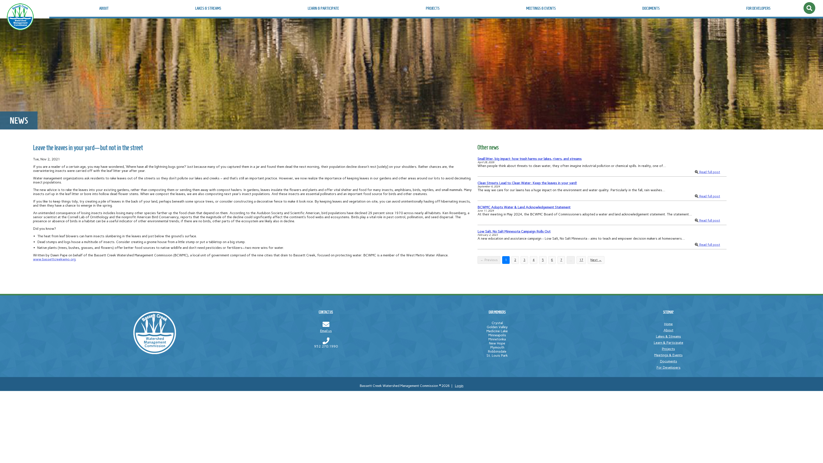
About (104, 8)
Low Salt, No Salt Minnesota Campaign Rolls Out (514, 231)
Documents (651, 8)
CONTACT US (326, 312)
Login (459, 386)
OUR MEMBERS (497, 312)
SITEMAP (668, 312)
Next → (596, 260)
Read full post (709, 172)
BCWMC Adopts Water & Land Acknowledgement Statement (524, 207)
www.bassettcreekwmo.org (54, 259)
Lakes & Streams (208, 8)
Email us (326, 331)
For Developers (758, 8)
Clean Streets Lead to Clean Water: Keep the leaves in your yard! (527, 183)
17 (581, 260)
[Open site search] (809, 8)
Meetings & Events (541, 8)
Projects (433, 8)
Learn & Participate (323, 8)
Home (668, 324)
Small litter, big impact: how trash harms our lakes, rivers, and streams (530, 159)
